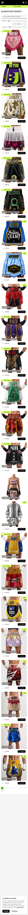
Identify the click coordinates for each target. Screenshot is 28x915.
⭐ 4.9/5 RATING (7, 6)
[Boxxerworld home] (2, 2)
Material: (4, 20)
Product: (5, 27)
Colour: (14, 24)
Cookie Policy (20, 907)
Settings (14, 911)
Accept (6, 911)
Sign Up (19, 6)
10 (25, 788)
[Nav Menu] (26, 2)
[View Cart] (23, 2)
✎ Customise (21, 57)
